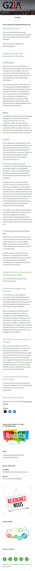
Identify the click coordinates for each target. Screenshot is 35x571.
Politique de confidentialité (11, 564)
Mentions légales (8, 549)
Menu (18, 17)
